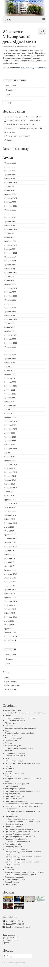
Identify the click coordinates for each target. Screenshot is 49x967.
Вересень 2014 (10, 637)
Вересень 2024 (10, 253)
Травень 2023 (10, 312)
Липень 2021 (9, 390)
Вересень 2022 (10, 343)
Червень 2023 (10, 308)
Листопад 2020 (10, 421)
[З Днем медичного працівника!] (40, 899)
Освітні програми (12, 809)
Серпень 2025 (10, 210)
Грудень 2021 (10, 374)
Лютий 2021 (9, 409)
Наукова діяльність (12, 794)
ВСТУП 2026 (10, 736)
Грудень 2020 (10, 417)
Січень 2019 (9, 496)
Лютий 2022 (9, 366)
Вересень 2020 (10, 429)
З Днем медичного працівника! (17, 136)
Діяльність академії (13, 746)
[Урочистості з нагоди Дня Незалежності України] (8, 899)
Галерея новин (11, 741)
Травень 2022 (10, 359)
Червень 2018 (10, 511)
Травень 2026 (10, 175)
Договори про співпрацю (15, 753)
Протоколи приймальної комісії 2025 (20, 837)
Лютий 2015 (9, 621)
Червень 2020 (10, 437)
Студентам (9, 869)
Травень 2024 (10, 265)
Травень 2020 (10, 441)
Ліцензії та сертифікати (14, 773)
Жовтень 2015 (10, 605)
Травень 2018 (10, 515)
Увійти (6, 678)
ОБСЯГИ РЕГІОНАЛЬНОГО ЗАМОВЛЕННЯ (22, 806)
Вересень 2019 (10, 472)
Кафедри (9, 766)
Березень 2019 (10, 488)
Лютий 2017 (9, 562)
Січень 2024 (9, 280)
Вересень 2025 (10, 206)
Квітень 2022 (9, 363)
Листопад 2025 (10, 198)
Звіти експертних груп (14, 761)
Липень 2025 (9, 214)
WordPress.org (10, 689)
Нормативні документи (14, 796)
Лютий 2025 (9, 233)
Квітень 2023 (9, 316)
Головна (8, 743)
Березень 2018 (10, 523)
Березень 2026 (10, 182)
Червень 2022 (10, 355)
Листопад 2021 (10, 378)
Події (29, 46)
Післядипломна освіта (14, 824)
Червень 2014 (10, 640)
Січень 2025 (9, 237)
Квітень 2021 (9, 402)
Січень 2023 (9, 327)
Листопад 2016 (10, 574)
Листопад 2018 (10, 503)
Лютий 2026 (9, 186)
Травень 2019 (10, 480)
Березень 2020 (10, 449)
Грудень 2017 (10, 535)
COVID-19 (9, 715)
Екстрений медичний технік (19, 842)
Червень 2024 (10, 261)
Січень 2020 (9, 456)
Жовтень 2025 (10, 202)
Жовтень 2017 (10, 543)
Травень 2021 (10, 398)
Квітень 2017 (9, 554)
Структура (9, 867)
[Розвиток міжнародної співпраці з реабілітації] (18, 906)
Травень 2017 (10, 550)
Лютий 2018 (9, 527)
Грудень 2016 (10, 570)
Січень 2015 (9, 625)
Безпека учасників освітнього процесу (20, 728)
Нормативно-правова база (16, 801)
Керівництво (10, 768)
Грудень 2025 (10, 194)
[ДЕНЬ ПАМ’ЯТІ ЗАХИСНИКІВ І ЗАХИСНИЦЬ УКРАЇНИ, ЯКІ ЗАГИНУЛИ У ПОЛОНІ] (18, 899)
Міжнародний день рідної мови (33, 68)
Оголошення (11, 90)
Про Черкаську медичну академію (19, 829)
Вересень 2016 (10, 582)
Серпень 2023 (10, 300)
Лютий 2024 (9, 276)
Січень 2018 (9, 531)
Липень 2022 (9, 351)
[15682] (8, 906)
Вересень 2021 (10, 386)
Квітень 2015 (9, 613)
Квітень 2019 (9, 484)
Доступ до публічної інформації (20, 748)
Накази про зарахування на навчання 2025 (22, 791)
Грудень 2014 (10, 629)
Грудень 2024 (10, 241)
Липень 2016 (9, 586)
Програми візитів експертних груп (21, 819)
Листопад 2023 (10, 288)
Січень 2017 (9, 566)
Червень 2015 (10, 609)
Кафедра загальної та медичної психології (22, 763)
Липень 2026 (9, 167)
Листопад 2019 (10, 464)
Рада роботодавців (13, 844)
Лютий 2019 (9, 492)
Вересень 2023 (10, 296)
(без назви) (9, 140)
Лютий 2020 (9, 453)
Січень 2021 (9, 413)
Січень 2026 (9, 190)
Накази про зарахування (15, 789)
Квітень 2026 (9, 179)
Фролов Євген (10, 46)
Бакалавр (9, 725)
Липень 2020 (9, 433)
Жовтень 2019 (10, 468)
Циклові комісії (11, 885)
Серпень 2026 (10, 163)
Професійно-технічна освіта (16, 839)
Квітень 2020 (9, 445)
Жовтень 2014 (10, 633)
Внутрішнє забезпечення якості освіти (20, 733)
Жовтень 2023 (10, 292)
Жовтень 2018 (10, 507)
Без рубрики (11, 85)
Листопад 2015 (10, 601)
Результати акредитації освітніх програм (24, 821)
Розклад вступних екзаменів (16, 849)
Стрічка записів (10, 681)
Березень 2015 (10, 617)
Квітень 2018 (9, 519)
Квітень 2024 (9, 269)
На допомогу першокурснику (17, 784)
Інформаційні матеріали (15, 720)
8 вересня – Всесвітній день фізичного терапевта (25, 713)
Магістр (8, 776)
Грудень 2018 (10, 500)
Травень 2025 (10, 222)
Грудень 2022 (10, 331)
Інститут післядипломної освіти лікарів (20, 718)
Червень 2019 (10, 476)
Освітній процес (11, 816)
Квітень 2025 (9, 226)
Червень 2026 (10, 171)
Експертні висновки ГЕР (15, 756)
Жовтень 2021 (10, 382)
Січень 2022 (9, 370)
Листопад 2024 (10, 245)
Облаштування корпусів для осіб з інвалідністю (24, 804)
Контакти (8, 771)
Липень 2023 (9, 304)
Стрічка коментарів (12, 685)
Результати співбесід (13, 847)
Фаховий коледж (12, 882)
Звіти (7, 758)
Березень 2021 (10, 406)
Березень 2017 (10, 558)
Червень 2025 (10, 218)
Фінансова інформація (14, 877)
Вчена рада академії (13, 738)
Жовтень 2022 (10, 339)
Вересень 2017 (10, 547)
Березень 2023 (10, 319)
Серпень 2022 (10, 347)
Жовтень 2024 (10, 249)
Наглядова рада (11, 786)
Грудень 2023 (10, 284)
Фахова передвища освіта (16, 879)
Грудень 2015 (10, 597)
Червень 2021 (10, 394)
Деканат (8, 751)
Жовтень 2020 (10, 425)
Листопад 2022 (10, 335)
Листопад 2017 (10, 539)
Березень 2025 (10, 229)
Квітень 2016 (9, 593)
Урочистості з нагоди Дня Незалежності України (23, 117)
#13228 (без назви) (13, 710)
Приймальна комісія (13, 826)
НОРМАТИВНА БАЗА (13, 799)
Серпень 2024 (10, 257)
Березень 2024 (10, 272)
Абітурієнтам (10, 723)
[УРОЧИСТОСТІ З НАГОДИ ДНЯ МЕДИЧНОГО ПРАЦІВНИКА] (29, 899)
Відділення (9, 730)
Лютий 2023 (9, 323)
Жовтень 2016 (10, 578)
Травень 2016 (10, 590)
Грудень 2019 (10, 460)
